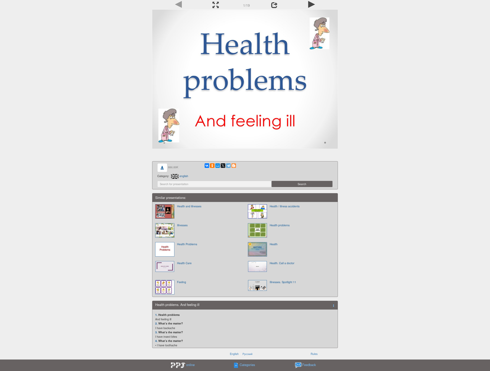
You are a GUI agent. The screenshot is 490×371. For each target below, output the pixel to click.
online (190, 364)
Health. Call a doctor (282, 263)
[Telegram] (228, 165)
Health (274, 244)
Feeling (181, 282)
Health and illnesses (189, 206)
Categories (247, 364)
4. (156, 341)
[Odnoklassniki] (212, 165)
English (234, 354)
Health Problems (187, 244)
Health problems (280, 225)
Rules (314, 354)
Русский (247, 354)
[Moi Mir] (217, 165)
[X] (223, 165)
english (184, 176)
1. (156, 315)
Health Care (184, 263)
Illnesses (182, 225)
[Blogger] (233, 165)
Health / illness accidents (285, 206)
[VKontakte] (207, 165)
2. (156, 323)
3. (156, 332)
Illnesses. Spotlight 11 (283, 282)
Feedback (309, 364)
